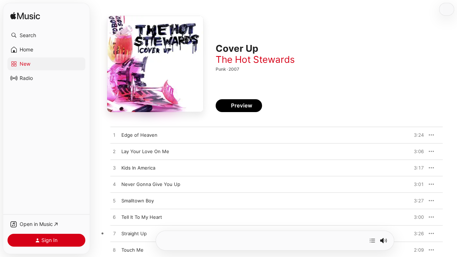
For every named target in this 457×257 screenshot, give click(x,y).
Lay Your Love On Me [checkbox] (145, 151)
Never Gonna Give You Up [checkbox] (150, 184)
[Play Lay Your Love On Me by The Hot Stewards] (114, 151)
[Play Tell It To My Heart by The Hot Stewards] (114, 217)
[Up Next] (372, 241)
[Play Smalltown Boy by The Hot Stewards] (114, 201)
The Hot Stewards (255, 59)
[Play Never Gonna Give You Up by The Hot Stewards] (114, 184)
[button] (46, 35)
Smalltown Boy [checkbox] (137, 200)
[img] (25, 16)
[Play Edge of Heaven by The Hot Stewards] (114, 135)
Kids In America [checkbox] (138, 168)
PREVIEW (416, 135)
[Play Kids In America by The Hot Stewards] (114, 168)
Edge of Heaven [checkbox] (139, 135)
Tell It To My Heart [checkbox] (141, 217)
